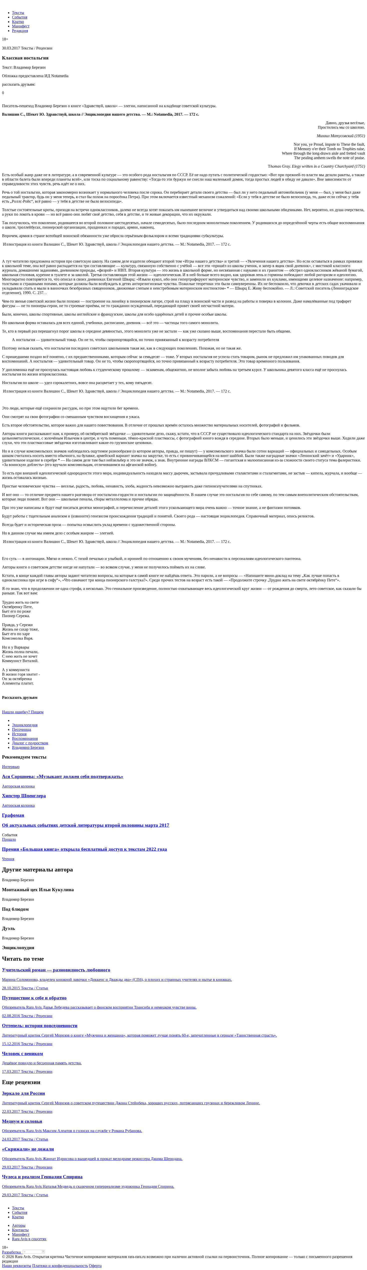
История (19, 734)
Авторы (18, 1225)
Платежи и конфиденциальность (60, 1266)
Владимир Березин (28, 747)
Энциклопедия (24, 725)
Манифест (20, 26)
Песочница (21, 729)
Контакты (20, 1230)
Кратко (18, 21)
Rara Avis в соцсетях (29, 1239)
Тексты (18, 12)
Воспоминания (25, 738)
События (19, 17)
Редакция (20, 30)
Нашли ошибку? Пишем (22, 712)
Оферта (95, 1266)
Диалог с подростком (30, 743)
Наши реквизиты (16, 1266)
